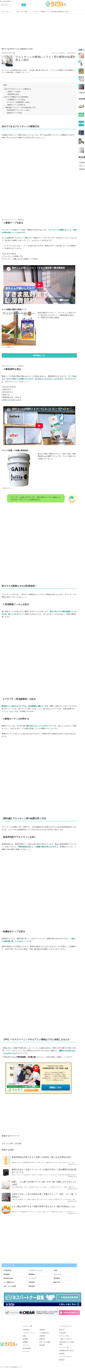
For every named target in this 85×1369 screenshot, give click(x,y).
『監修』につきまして (65, 1339)
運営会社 (62, 1360)
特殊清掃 (32, 1286)
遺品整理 (57, 1278)
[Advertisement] (42, 30)
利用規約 (62, 1353)
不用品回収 (7, 1270)
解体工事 (57, 1282)
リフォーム (57, 1274)
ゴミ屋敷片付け (9, 1282)
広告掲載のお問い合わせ (66, 1350)
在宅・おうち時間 (21, 11)
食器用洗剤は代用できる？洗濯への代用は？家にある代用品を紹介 (41, 1157)
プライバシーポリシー (65, 1356)
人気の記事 (62, 1333)
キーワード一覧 (64, 1336)
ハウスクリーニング (35, 1270)
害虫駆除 (7, 1274)
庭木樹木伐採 (8, 1278)
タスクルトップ (6, 11)
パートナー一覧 (64, 1347)
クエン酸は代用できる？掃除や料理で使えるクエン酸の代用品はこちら (43, 1206)
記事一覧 (62, 1330)
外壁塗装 (32, 1282)
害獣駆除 (32, 1274)
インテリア (32, 1278)
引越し (56, 1270)
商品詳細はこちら (39, 355)
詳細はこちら (56, 1087)
